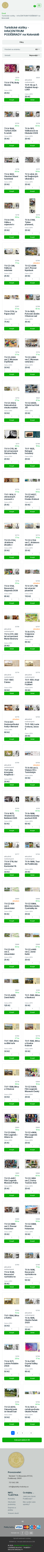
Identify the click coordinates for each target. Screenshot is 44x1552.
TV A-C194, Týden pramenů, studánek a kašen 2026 (30, 224)
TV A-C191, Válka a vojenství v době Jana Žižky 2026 (11, 224)
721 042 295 (14, 1482)
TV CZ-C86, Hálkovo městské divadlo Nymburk (9, 270)
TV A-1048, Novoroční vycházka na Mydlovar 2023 (11, 1275)
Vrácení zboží (13, 1513)
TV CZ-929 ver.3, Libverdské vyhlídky (9, 953)
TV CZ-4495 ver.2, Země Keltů (30, 951)
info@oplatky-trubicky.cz (19, 1487)
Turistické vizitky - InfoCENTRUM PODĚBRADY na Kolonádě (21, 17)
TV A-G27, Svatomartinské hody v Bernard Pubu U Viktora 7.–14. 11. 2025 (11, 726)
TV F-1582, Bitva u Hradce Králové (32, 1043)
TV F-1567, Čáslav (9, 681)
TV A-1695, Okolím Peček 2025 (31, 1320)
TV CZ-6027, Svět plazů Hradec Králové (32, 496)
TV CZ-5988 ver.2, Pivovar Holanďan (10, 1226)
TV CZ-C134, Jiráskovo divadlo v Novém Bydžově (11, 543)
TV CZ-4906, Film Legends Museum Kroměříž (31, 1135)
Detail (32, 100)
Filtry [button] (22, 42)
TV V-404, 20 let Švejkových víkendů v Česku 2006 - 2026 (31, 179)
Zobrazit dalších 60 (22, 1440)
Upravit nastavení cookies (22, 1538)
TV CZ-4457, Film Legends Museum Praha (11, 1180)
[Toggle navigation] (39, 5)
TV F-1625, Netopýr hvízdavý (30, 451)
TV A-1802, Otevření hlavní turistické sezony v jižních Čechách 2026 (11, 179)
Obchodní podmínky (12, 1503)
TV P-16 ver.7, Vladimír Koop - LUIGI (32, 87)
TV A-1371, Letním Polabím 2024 (11, 1363)
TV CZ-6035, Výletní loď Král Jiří (32, 405)
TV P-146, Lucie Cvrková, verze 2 (32, 726)
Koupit (11, 100)
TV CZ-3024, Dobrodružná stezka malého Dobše (11, 406)
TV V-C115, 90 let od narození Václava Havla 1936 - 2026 (11, 452)
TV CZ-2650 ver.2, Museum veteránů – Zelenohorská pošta (31, 362)
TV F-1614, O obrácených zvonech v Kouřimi (10, 498)
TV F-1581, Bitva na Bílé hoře (11, 1042)
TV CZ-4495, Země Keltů (10, 996)
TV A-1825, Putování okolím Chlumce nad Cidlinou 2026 (32, 314)
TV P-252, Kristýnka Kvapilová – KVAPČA (9, 773)
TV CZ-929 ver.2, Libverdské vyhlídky (9, 907)
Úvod (4, 13)
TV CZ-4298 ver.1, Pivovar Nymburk (31, 268)
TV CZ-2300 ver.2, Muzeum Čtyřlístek (11, 359)
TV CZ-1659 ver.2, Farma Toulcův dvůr (31, 1180)
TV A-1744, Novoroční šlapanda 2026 (11, 588)
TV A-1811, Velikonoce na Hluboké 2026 (31, 130)
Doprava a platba (12, 1509)
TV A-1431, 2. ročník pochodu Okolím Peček (32, 1409)
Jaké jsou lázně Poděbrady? (29, 1497)
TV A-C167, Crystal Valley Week (31, 1363)
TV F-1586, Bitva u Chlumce (11, 1088)
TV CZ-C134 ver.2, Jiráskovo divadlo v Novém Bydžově (32, 543)
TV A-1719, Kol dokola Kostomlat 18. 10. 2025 (10, 865)
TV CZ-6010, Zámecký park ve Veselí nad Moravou (10, 1410)
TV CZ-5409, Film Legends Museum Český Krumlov (32, 1090)
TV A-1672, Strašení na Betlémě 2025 (10, 815)
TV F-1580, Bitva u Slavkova (32, 996)
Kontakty (11, 1499)
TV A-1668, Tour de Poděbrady (32, 862)
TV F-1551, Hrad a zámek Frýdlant (32, 682)
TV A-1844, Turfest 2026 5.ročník (10, 130)
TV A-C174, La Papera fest (10, 312)
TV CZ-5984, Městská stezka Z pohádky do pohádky (32, 907)
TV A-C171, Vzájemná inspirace (30, 634)
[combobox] (38, 49)
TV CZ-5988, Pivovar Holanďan (30, 1226)
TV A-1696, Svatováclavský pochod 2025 (32, 815)
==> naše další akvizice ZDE (26, 1541)
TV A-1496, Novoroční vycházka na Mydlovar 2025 (32, 1273)
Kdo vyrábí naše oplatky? (29, 1503)
